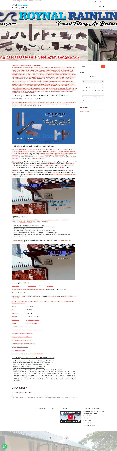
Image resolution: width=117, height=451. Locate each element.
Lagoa (18, 364)
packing (14, 84)
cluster (43, 71)
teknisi (55, 89)
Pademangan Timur (40, 366)
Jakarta (16, 78)
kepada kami (50, 286)
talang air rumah (30, 151)
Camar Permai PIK (27, 375)
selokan (43, 88)
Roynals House (22, 283)
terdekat (14, 91)
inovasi (57, 77)
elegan (25, 74)
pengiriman (41, 84)
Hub (22, 105)
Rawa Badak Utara (37, 364)
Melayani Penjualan (50, 104)
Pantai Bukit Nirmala (45, 378)
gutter (67, 75)
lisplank (19, 81)
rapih (16, 87)
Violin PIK (32, 377)
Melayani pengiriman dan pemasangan (22, 289)
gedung (53, 75)
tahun (48, 89)
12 (89, 90)
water (70, 91)
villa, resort (64, 156)
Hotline (95, 43)
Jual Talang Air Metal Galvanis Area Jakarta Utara (33, 357)
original (62, 82)
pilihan (71, 84)
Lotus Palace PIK (64, 373)
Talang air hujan (16, 162)
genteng (57, 75)
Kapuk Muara (31, 368)
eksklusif (20, 74)
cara (30, 71)
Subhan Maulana (84, 111)
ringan (38, 87)
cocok (54, 71)
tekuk (59, 89)
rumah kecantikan (20, 88)
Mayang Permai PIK (28, 373)
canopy (22, 71)
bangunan (14, 70)
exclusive (47, 74)
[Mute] (76, 421)
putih (60, 85)
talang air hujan (49, 165)
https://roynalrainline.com (32, 323)
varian (56, 91)
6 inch (67, 67)
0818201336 (39, 1)
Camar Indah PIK (36, 375)
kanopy (58, 78)
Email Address (15, 320)
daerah (14, 73)
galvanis (39, 75)
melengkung (20, 82)
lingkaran (70, 80)
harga (71, 75)
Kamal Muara (24, 368)
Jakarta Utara (41, 104)
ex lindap (42, 74)
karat (66, 78)
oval (66, 82)
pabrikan (74, 82)
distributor (71, 73)
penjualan (47, 84)
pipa (74, 84)
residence (25, 87)
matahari (49, 81)
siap (76, 88)
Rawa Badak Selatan (26, 364)
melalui (71, 81)
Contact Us (15, 292)
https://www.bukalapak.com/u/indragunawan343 (24, 343)
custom (65, 71)
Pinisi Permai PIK (71, 371)
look (27, 81)
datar (33, 73)
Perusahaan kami (16, 240)
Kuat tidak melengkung (20, 228)
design (37, 73)
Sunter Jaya (54, 369)
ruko (72, 87)
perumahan (63, 84)
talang (40, 151)
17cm (42, 67)
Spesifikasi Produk (19, 217)
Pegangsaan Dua (49, 362)
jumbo (34, 78)
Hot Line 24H (15, 313)
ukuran (52, 91)
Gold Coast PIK (32, 371)
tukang (42, 91)
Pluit (42, 368)
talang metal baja (55, 174)
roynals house (62, 87)
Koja (15, 364)
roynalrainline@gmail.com (32, 320)
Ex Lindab (34, 104)
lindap (65, 80)
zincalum (20, 92)
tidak (24, 91)
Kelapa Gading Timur (39, 362)
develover (48, 73)
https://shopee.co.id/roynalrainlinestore (21, 337)
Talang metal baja (59, 155)
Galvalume (14, 104)
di (51, 73)
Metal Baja (68, 102)
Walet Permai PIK (54, 375)
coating (50, 71)
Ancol (23, 366)
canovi (26, 71)
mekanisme (60, 81)
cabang (14, 71)
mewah (29, 82)
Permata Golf (54, 378)
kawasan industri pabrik (38, 158)
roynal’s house (40, 234)
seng (47, 88)
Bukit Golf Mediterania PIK (43, 371)
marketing (39, 81)
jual (31, 78)
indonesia (42, 77)
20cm (52, 67)
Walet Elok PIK (63, 375)
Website (14, 323)
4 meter (63, 67)
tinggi (27, 91)
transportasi (36, 91)
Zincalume (21, 104)
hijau (74, 75)
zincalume (25, 92)
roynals (56, 87)
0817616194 (31, 1)
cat (35, 71)
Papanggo (32, 369)
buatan (65, 70)
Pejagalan (38, 368)
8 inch (70, 67)
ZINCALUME (16, 298)
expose (52, 74)
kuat (36, 80)
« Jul (81, 102)
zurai (30, 92)
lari (45, 80)
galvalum (28, 75)
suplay (30, 89)
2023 (49, 67)
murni (50, 82)
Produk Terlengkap (79, 35)
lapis (42, 80)
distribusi (64, 73)
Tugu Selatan (45, 364)
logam (23, 81)
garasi (48, 75)
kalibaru (49, 78)
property (55, 85)
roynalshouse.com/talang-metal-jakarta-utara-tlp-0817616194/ (27, 353)
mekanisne (66, 81)
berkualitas (44, 70)
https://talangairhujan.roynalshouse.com (22, 326)
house (28, 77)
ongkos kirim (55, 82)
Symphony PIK (39, 377)
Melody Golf (46, 377)
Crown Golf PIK (55, 373)
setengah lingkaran (59, 88)
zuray (33, 92)
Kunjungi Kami (15, 330)
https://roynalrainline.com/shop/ (20, 347)
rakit (74, 85)
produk (46, 85)
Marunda (26, 361)
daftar (18, 73)
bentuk (27, 70)
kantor (62, 78)
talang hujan (68, 163)
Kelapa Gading (18, 362)
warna (67, 91)
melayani (14, 82)
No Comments (37, 98)
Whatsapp (14, 316)
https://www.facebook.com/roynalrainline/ (31, 330)
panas (21, 84)
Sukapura (51, 361)
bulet (72, 70)
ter (66, 89)
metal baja (53, 151)
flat (69, 74)
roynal (42, 87)
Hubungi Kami (15, 286)
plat (23, 85)
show (67, 88)
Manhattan (20, 378)
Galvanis (73, 102)
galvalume (34, 75)
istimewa (67, 77)
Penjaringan (17, 368)
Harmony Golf (53, 377)
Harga (13, 170)
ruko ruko (42, 156)
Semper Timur (45, 361)
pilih (67, 84)
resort (34, 87)
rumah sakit (29, 88)
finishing (65, 74)
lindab (61, 80)
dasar (29, 73)
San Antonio (27, 378)
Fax (13, 309)
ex (33, 74)
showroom (71, 88)
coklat (61, 71)
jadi (13, 78)
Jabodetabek (72, 77)
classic (39, 71)
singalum (14, 89)
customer (70, 71)
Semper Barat (37, 361)
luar (30, 81)
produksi (50, 85)
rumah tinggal (36, 88)
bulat (68, 70)
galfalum (22, 75)
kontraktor (15, 80)
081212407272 (24, 1)
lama (39, 80)
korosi (21, 80)
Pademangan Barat (30, 366)
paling (18, 84)
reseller (20, 87)
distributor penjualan (21, 151)
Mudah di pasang (18, 232)
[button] (4, 446)
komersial (71, 78)
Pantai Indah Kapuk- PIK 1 (21, 371)
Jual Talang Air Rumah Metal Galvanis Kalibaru (28, 65)
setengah (51, 88)
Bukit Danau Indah (35, 378)
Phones (14, 306)
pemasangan (27, 84)
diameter (55, 73)
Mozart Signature (62, 377)
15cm (39, 67)
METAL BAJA (61, 296)
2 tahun (46, 67)
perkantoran (55, 84)
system (44, 89)
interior (62, 77)
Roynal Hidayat (18, 98)
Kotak (27, 80)
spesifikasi (20, 89)
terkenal (19, 91)
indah (38, 77)
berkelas (38, 70)
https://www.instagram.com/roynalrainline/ (22, 333)
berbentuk (32, 70)
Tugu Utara (52, 364)
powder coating (33, 85)
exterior (56, 74)
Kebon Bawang (25, 369)
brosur (55, 70)
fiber (61, 74)
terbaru (74, 89)
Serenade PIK (25, 377)
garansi (44, 75)
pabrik (69, 82)
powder (27, 85)
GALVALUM (74, 296)
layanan (49, 80)
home (16, 77)
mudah (42, 82)
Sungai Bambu (39, 369)
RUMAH (30, 222)
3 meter (59, 67)
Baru (19, 70)
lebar (53, 80)
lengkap (57, 80)
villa (63, 91)
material (54, 81)
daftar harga (24, 73)
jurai (38, 78)
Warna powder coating (20, 227)
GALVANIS (68, 296)
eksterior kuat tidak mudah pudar (34, 227)
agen (74, 67)
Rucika (68, 87)
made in (34, 81)
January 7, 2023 (28, 98)
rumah (13, 88)
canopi (18, 71)
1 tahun (36, 67)
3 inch (55, 67)
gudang (62, 75)
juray (41, 78)
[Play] (62, 421)
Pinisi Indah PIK (18, 373)
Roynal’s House (24, 292)
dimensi (60, 73)
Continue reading (81, 43)
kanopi (53, 78)
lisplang (14, 81)
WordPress (60, 446)
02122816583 (15, 1)
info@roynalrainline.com (91, 425)
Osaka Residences (63, 378)
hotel (24, 77)
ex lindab (36, 74)
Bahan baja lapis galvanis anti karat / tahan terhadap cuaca (29, 225)
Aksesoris (16, 230)
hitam (13, 77)
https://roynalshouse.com (18, 350)
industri (48, 77)
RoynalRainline (51, 444)
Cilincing (16, 361)
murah (46, 82)
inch (35, 77)
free (72, 74)
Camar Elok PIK (45, 375)
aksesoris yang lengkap (46, 153)
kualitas (32, 80)
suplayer (34, 89)
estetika (30, 74)
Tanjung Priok (17, 369)
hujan (32, 77)
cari (33, 71)
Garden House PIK (38, 373)
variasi (60, 91)
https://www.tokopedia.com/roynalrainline (22, 340)
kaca (45, 78)
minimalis (33, 82)
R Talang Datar (68, 85)
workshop (14, 92)
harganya (30, 174)
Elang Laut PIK (47, 373)
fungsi (18, 75)
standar (25, 89)
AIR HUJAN (23, 222)
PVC (63, 85)
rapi (13, 87)
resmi (30, 87)
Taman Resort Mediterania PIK (58, 371)
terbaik (69, 89)
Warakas (60, 369)
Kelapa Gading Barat (27, 362)
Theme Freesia (65, 444)
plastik (20, 85)
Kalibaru (21, 361)
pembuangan (34, 84)
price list (40, 85)
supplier (39, 89)
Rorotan (31, 361)
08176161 (20, 67)
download (14, 74)
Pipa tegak (14, 85)
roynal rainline (49, 87)
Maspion (45, 81)
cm (46, 71)
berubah (50, 70)
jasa (28, 78)
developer (42, 73)
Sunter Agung (47, 369)
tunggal (47, 91)
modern (39, 82)
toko (31, 91)
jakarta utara (23, 78)
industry (53, 77)
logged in (21, 392)
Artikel (14, 65)
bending (23, 70)
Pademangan (17, 366)
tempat (63, 89)
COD (58, 71)
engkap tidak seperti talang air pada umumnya (43, 230)
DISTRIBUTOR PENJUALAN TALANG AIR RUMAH (24, 296)
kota (24, 80)
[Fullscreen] (79, 421)
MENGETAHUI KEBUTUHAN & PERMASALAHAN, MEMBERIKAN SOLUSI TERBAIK (44, 220)
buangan (60, 70)
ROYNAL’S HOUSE (50, 149)
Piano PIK (19, 377)
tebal (51, 89)
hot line (20, 77)
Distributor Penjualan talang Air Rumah (55, 102)
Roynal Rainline (28, 104)
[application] (70, 417)
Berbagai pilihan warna (20, 234)
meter (25, 82)
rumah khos (58, 156)
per (51, 84)
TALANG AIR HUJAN (52, 296)
